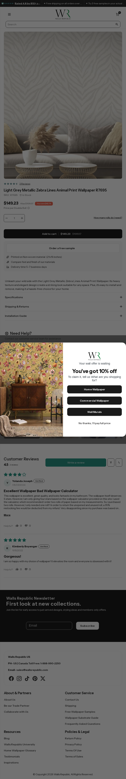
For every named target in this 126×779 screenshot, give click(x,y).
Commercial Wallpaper (94, 400)
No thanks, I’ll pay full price (95, 423)
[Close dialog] (122, 346)
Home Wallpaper (94, 389)
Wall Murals (94, 412)
